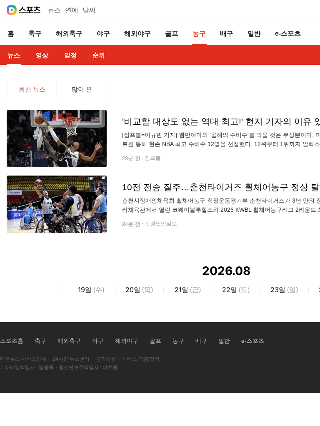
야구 (98, 340)
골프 (155, 340)
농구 (178, 340)
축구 (40, 340)
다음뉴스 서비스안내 (23, 359)
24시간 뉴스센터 (71, 359)
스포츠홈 (11, 340)
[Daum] (12, 10)
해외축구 (69, 340)
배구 (201, 340)
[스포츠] (30, 10)
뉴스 (54, 10)
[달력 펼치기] (263, 271)
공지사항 (106, 359)
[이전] (57, 290)
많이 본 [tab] (82, 89)
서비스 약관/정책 (141, 359)
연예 (71, 10)
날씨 (89, 10)
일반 (224, 340)
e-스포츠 (252, 340)
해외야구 (126, 340)
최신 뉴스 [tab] (32, 89)
